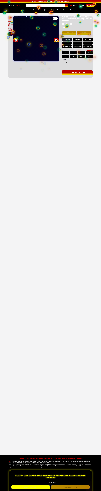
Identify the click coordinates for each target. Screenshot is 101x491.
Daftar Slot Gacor (70, 487)
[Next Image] (56, 40)
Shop (10, 5)
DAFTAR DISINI (69, 33)
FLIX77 (10, 461)
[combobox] (45, 5)
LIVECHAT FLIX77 (77, 73)
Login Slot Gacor (30, 487)
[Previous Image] (15, 40)
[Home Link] (17, 5)
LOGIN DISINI (84, 33)
